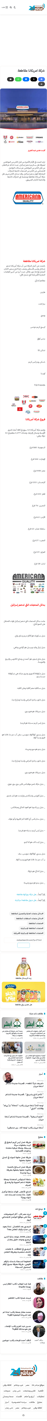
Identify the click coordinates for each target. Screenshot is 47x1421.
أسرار (7, 1402)
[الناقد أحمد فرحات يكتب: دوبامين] (39, 1345)
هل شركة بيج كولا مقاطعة (26, 894)
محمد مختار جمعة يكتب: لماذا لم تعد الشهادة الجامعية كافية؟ (17, 1313)
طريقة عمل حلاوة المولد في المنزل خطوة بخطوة (16, 1159)
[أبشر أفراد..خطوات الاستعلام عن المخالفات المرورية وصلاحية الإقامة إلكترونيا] (34, 1023)
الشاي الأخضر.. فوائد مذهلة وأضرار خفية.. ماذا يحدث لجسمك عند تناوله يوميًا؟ (16, 1194)
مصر (27, 1385)
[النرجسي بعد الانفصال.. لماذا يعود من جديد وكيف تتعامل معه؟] (39, 1229)
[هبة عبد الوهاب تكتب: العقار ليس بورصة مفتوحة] (39, 1288)
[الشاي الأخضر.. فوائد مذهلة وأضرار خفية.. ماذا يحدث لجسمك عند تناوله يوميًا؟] (39, 1192)
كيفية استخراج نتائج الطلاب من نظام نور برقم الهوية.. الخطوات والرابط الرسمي (35, 1057)
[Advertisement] (23, 40)
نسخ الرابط (23, 945)
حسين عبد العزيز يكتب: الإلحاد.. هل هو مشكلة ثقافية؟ (17, 1328)
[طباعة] (41, 84)
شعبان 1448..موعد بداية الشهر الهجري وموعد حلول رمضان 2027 (17, 1239)
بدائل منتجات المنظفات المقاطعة (29, 918)
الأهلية (40, 1390)
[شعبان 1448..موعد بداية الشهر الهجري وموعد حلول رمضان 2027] (39, 1239)
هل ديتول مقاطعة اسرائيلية (25, 900)
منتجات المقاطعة (35, 923)
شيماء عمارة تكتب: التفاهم (19, 1297)
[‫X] (33, 79)
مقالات (32, 1402)
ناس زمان (17, 1390)
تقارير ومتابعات (29, 1390)
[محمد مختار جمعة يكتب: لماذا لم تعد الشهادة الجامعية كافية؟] (39, 1317)
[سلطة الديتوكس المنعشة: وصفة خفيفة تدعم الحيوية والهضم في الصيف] (39, 1182)
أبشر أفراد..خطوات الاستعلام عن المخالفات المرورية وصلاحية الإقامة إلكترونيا (36, 1033)
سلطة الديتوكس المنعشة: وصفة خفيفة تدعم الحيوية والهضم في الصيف (17, 1182)
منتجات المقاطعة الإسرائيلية (31, 928)
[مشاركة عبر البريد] (10, 79)
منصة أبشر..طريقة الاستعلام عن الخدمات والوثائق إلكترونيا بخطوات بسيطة (12, 1033)
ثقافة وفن (7, 1385)
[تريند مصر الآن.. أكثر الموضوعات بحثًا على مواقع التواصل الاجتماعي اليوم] (39, 1217)
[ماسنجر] (26, 79)
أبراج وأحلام (29, 1396)
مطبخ (39, 1402)
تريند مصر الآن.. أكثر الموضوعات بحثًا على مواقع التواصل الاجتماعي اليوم (16, 1217)
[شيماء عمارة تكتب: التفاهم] (39, 1302)
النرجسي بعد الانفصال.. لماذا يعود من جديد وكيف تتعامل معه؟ (17, 1228)
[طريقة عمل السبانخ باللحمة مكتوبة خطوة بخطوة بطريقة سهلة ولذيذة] (39, 1170)
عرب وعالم (18, 1385)
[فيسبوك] (41, 79)
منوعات (7, 1390)
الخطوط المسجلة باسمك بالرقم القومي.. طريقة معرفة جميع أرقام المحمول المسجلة (17, 1264)
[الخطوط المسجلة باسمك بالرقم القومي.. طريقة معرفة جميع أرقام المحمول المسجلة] (39, 1264)
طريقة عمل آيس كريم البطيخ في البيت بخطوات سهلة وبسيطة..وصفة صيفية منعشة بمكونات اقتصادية (17, 1146)
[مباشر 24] (36, 7)
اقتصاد (19, 1396)
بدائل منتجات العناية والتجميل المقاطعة (26, 913)
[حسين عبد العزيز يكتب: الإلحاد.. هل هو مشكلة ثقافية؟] (39, 1331)
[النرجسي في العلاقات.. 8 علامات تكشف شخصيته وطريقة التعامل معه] (39, 1252)
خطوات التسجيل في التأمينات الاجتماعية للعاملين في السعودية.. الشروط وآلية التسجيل (13, 1058)
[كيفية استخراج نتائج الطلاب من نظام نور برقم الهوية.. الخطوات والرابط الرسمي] (34, 1047)
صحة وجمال (8, 1396)
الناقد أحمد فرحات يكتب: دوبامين (16, 1340)
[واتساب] (18, 79)
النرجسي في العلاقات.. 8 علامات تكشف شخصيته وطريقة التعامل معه (17, 1251)
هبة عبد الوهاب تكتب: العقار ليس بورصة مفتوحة (17, 1285)
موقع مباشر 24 (38, 1385)
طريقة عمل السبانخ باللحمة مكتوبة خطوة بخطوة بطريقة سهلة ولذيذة (19, 1169)
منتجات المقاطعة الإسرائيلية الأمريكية (28, 933)
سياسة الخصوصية (19, 1402)
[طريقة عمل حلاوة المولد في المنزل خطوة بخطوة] (39, 1160)
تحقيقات (40, 1396)
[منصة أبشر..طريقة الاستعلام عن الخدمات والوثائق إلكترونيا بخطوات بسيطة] (12, 1023)
